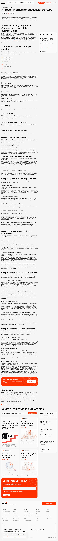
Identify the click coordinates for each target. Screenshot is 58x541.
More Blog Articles (32, 413)
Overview (14, 511)
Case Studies (37, 511)
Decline (8, 536)
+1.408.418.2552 (37, 530)
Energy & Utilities (27, 516)
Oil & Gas (25, 518)
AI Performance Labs (6, 513)
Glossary (36, 514)
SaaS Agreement (49, 518)
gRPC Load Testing (16, 520)
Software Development (28, 513)
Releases (36, 520)
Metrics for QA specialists (47, 48)
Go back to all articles (7, 7)
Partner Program (5, 520)
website (26, 404)
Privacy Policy (21, 534)
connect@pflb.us (34, 531)
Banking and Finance (27, 514)
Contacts (47, 513)
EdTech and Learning (27, 520)
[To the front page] (4, 2)
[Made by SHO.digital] (52, 537)
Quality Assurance (5, 518)
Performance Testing (6, 511)
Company (47, 509)
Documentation (37, 516)
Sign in (54, 2)
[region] (14, 535)
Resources (30, 2)
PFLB (2, 398)
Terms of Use (48, 516)
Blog (36, 513)
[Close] (26, 533)
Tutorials (36, 518)
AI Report (15, 514)
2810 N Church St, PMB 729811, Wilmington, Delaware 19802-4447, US (15, 530)
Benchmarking (4, 514)
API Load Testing (16, 518)
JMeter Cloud (15, 513)
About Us (47, 511)
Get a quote (32, 381)
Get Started (41, 2)
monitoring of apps (16, 39)
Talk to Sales (48, 2)
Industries (22, 2)
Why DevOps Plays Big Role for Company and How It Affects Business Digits (48, 39)
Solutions (10, 2)
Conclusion (44, 51)
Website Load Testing (17, 516)
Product (16, 2)
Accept (20, 536)
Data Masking (4, 516)
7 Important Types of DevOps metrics (48, 44)
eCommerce (26, 511)
